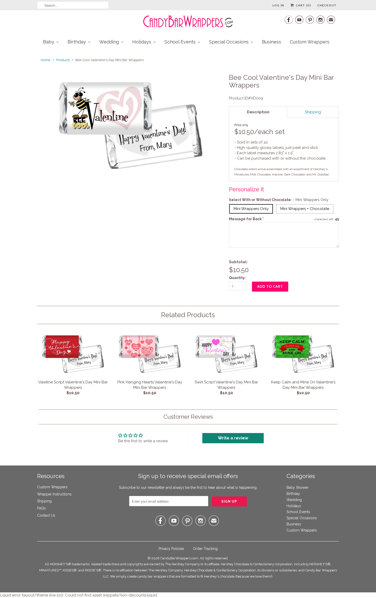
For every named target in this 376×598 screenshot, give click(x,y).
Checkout (326, 5)
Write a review (233, 438)
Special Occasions (229, 42)
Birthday (77, 42)
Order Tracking (205, 549)
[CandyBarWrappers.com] (188, 21)
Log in (278, 5)
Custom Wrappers (309, 42)
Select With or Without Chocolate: (278, 200)
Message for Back (246, 219)
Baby (48, 42)
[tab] (258, 112)
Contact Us (46, 515)
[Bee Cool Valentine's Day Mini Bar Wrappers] (130, 125)
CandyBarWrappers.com (179, 558)
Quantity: (237, 278)
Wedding (109, 42)
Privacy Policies (171, 549)
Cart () (303, 5)
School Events (180, 42)
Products (63, 60)
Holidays (141, 42)
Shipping (44, 501)
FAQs (41, 508)
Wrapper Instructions (54, 494)
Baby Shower (297, 487)
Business (271, 42)
